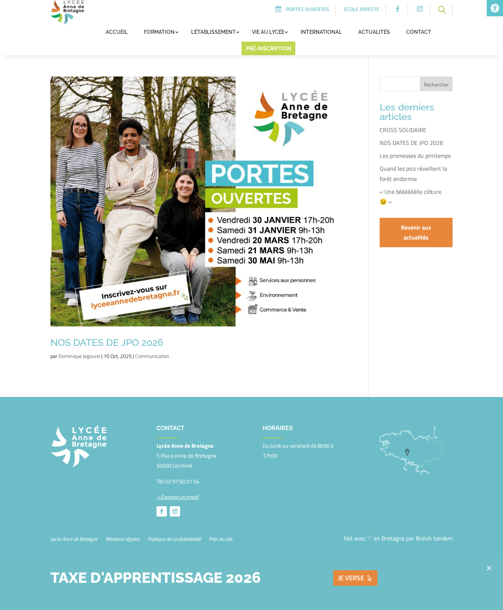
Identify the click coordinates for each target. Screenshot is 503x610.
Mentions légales (123, 539)
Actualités (374, 32)
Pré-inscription (268, 49)
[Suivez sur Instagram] (175, 511)
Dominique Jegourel (79, 356)
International (321, 32)
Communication (152, 356)
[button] (495, 8)
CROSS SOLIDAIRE (403, 129)
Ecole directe (361, 9)
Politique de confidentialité (174, 539)
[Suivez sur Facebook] (161, 511)
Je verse (351, 578)
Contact (418, 32)
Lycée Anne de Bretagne (74, 539)
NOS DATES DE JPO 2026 (106, 342)
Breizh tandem (434, 538)
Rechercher (436, 84)
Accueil (117, 32)
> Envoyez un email (177, 497)
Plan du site (220, 539)
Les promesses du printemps (415, 155)
